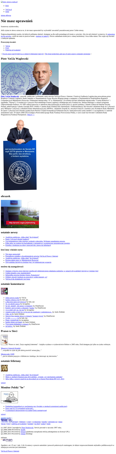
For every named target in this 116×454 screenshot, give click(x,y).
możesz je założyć (42, 36)
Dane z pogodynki (12, 320)
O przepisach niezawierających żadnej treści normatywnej (26, 410)
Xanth (23, 430)
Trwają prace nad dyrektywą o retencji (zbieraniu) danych (23, 54)
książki (44, 422)
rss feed (37, 424)
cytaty (29, 422)
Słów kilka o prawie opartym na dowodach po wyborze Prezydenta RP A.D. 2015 (34, 379)
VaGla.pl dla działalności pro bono (17, 279)
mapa (60, 422)
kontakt (30, 424)
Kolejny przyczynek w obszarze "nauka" (20, 308)
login (7, 12)
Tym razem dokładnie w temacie (17, 324)
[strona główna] (9, 2)
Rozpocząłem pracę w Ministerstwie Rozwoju (21, 260)
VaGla (7, 46)
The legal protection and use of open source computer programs (67, 54)
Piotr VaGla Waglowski (10, 96)
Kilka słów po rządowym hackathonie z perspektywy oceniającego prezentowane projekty (37, 243)
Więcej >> (31, 115)
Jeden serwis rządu (12, 298)
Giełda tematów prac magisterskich (17, 273)
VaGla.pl (8, 10)
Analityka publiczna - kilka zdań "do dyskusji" (22, 237)
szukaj (43, 424)
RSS (7, 6)
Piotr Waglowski (27, 428)
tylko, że (8, 314)
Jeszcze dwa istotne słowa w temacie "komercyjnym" (24, 316)
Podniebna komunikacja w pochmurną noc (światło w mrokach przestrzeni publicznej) (36, 406)
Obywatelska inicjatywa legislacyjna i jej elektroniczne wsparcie (28, 262)
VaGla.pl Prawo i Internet (10, 451)
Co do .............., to (12, 318)
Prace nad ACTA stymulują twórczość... (19, 408)
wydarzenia (36, 422)
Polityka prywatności (13, 50)
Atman (23, 434)
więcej (3, 383)
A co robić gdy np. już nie (14, 310)
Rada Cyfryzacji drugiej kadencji (17, 239)
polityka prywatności (19, 424)
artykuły (15, 422)
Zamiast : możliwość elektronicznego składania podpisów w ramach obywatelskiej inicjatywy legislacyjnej (51, 271)
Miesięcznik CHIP (7, 354)
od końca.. (9, 326)
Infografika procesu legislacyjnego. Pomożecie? (22, 275)
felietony (22, 422)
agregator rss (52, 422)
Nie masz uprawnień (12, 254)
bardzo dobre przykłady (13, 322)
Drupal (23, 432)
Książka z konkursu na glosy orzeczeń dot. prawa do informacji (28, 245)
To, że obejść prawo (12, 304)
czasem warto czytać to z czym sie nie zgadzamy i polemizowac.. (28, 312)
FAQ (7, 48)
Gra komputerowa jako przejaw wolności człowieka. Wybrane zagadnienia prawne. (35, 241)
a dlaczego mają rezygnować (15, 302)
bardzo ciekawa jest (12, 300)
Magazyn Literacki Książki (10, 348)
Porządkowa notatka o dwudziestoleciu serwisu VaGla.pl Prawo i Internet (31, 256)
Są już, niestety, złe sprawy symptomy (19, 306)
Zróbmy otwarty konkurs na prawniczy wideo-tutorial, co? (26, 277)
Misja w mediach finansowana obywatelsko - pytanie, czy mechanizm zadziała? (33, 377)
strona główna (6, 15)
